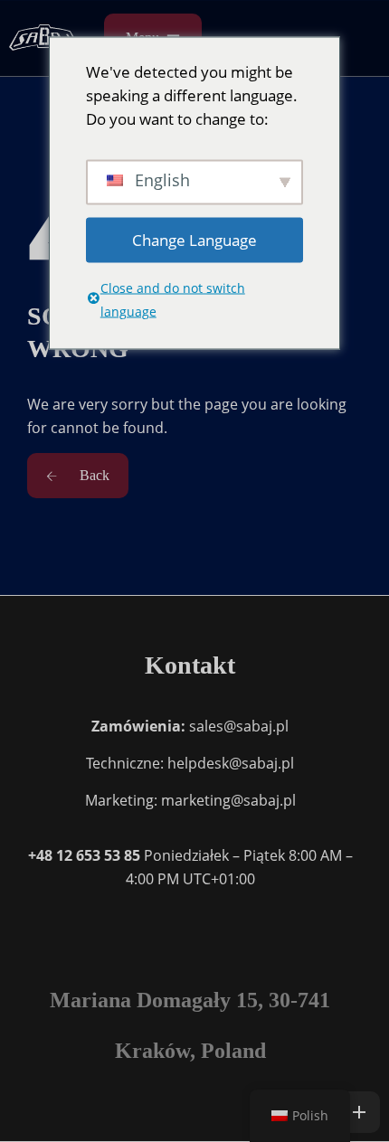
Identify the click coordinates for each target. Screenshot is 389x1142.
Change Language (194, 239)
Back (92, 475)
